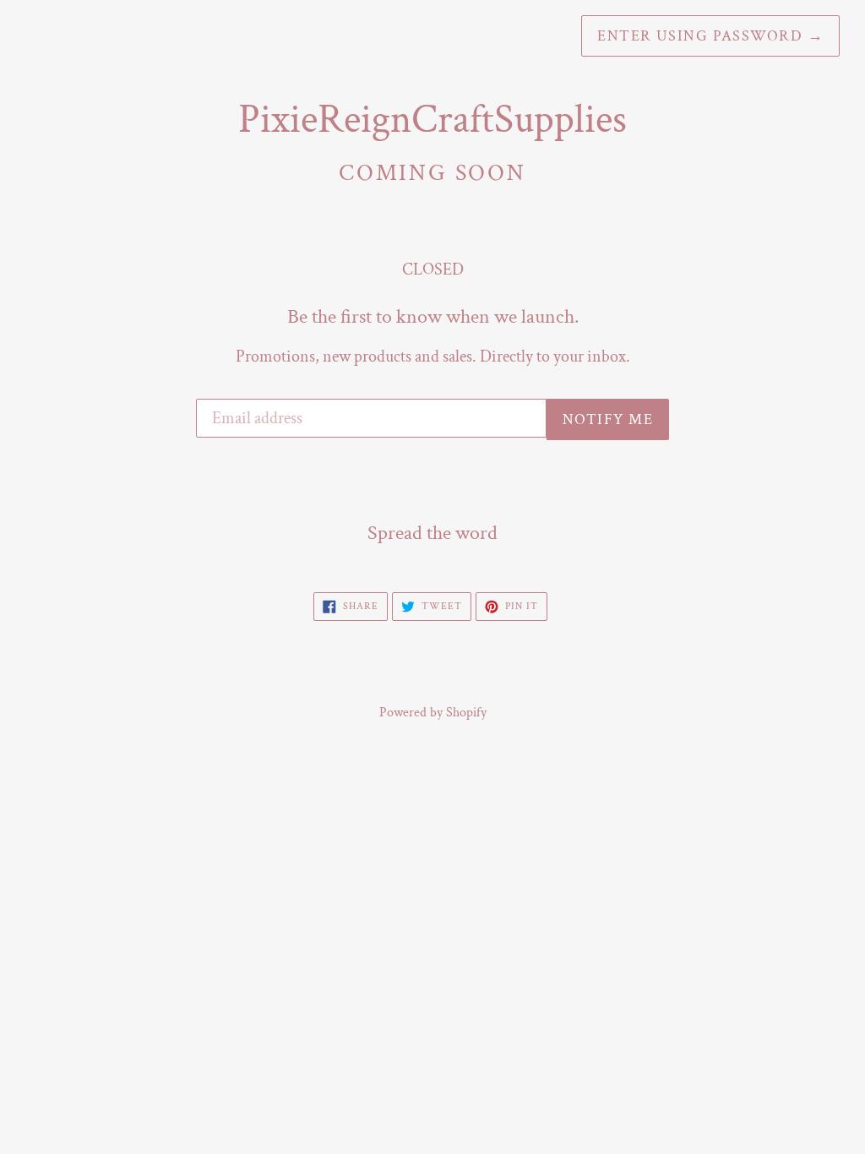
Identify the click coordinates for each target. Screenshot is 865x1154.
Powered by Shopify (433, 712)
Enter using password (710, 36)
